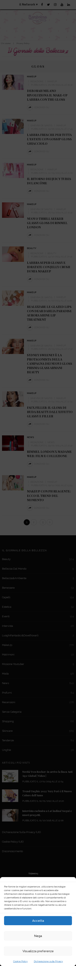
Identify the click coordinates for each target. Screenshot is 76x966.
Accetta (38, 921)
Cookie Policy (20, 961)
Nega (38, 936)
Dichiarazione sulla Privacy (48, 961)
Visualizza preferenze (38, 951)
